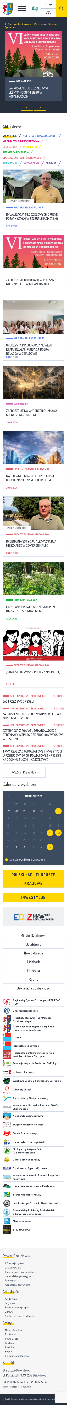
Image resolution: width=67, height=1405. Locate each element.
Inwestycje (33, 897)
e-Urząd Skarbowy (23, 1072)
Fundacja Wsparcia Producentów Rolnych (36, 1063)
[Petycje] (7, 1037)
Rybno (33, 979)
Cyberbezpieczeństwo (25, 1010)
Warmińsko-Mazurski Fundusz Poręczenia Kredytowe (36, 1177)
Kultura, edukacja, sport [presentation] (40, 136)
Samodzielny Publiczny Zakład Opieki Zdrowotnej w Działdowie (34, 1212)
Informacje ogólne (14, 1263)
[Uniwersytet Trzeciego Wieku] (7, 1142)
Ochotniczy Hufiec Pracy (26, 1159)
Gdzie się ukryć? (22, 1089)
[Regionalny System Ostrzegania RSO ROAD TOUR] (7, 1002)
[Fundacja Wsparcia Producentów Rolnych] (7, 1063)
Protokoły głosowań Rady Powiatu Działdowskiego (32, 1019)
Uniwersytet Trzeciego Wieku (29, 1142)
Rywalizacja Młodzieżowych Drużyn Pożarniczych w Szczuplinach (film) (32, 216)
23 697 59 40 (16, 1382)
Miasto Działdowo (33, 935)
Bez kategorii (22, 272)
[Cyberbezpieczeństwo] (7, 1010)
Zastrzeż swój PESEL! (18, 701)
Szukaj (61, 8)
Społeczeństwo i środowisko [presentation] (22, 158)
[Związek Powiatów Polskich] (7, 1124)
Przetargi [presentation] (30, 147)
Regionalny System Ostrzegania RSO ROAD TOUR (36, 1002)
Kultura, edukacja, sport (31, 81)
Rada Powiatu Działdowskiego (20, 1271)
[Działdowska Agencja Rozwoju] (7, 1168)
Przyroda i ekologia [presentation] (16, 152)
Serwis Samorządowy (25, 1133)
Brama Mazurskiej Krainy (27, 1194)
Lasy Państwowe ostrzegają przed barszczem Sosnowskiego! (31, 609)
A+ (50, 4)
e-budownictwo (21, 1229)
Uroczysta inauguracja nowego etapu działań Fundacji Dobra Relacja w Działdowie (31, 92)
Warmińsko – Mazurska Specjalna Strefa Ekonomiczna (35, 1107)
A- (46, 4)
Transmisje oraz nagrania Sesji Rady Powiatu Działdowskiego (33, 1028)
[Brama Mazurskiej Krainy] (7, 1194)
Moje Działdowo (22, 1220)
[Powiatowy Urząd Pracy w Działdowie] (7, 1186)
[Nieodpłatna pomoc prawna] (7, 1116)
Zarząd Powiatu (13, 1267)
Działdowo (33, 944)
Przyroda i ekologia (25, 599)
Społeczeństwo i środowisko (31, 469)
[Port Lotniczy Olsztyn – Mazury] (7, 1098)
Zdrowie (9, 1311)
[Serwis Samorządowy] (7, 1133)
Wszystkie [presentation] (10, 136)
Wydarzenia (21, 403)
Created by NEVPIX (54, 1399)
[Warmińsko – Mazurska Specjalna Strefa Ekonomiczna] (7, 1107)
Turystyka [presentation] (10, 163)
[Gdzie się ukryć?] (7, 1089)
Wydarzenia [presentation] (32, 163)
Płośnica (33, 970)
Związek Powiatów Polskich (28, 1124)
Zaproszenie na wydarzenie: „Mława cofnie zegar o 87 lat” (31, 413)
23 (58, 832)
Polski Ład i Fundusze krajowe (34, 879)
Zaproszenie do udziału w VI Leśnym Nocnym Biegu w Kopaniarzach (31, 282)
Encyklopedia (33, 916)
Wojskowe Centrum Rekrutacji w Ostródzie (37, 1080)
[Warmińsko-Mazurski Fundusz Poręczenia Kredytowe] (7, 1177)
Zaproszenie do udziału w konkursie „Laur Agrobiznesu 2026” (32, 716)
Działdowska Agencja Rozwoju (30, 1168)
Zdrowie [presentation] (51, 163)
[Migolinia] (35, 8)
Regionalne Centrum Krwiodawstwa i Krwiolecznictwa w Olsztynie (33, 1054)
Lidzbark (33, 961)
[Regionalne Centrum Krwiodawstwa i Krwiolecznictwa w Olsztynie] (7, 1054)
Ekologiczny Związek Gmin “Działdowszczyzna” (27, 1150)
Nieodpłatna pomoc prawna (28, 1115)
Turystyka (10, 1303)
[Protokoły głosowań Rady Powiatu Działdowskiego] (7, 1019)
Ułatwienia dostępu (48, 13)
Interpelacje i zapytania (26, 1045)
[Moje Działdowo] (7, 1221)
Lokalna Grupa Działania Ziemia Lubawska (36, 1203)
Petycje (17, 1037)
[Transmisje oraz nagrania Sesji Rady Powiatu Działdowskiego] (7, 1028)
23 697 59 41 (39, 1382)
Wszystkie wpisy (24, 772)
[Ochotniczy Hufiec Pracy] (7, 1159)
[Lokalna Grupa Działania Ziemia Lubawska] (7, 1203)
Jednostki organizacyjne (18, 1276)
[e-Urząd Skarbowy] (7, 1072)
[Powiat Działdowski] (8, 9)
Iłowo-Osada (33, 953)
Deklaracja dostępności (34, 988)
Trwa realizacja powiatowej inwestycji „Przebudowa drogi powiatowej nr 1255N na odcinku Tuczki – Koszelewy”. (32, 755)
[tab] (13, 136)
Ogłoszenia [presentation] (10, 147)
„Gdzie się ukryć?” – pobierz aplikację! (33, 672)
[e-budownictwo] (7, 1229)
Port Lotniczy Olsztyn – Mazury (30, 1098)
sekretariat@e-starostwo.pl (17, 1386)
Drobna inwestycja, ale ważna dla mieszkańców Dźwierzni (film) (31, 543)
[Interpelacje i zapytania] (7, 1046)
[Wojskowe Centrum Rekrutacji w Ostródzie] (7, 1081)
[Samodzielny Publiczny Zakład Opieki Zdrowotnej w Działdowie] (7, 1212)
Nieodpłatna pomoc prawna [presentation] (21, 141)
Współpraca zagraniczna (17, 1284)
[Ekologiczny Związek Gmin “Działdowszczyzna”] (7, 1151)
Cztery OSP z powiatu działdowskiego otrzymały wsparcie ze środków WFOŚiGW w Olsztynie (33, 735)
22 (50, 832)
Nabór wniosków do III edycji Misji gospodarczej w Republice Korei (30, 478)
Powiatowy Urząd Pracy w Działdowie (34, 1185)
